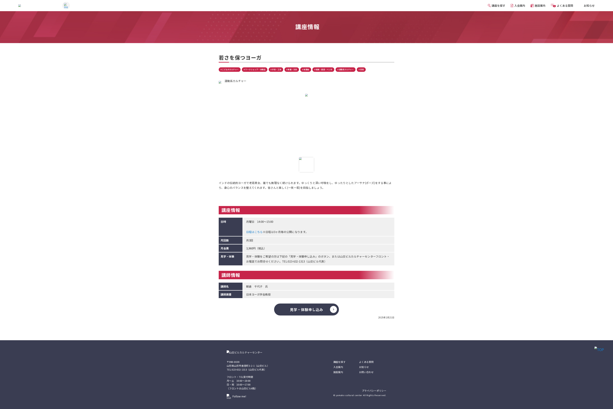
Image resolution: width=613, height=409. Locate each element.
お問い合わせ (366, 372)
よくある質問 (366, 362)
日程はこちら (254, 232)
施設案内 (338, 372)
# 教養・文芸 (291, 69)
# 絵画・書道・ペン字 (323, 69)
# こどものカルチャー (230, 69)
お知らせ (364, 367)
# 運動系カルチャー (345, 69)
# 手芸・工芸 (276, 69)
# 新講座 (305, 69)
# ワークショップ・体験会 (254, 69)
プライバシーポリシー (374, 390)
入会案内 (338, 367)
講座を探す (339, 362)
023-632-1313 (239, 369)
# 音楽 (361, 69)
